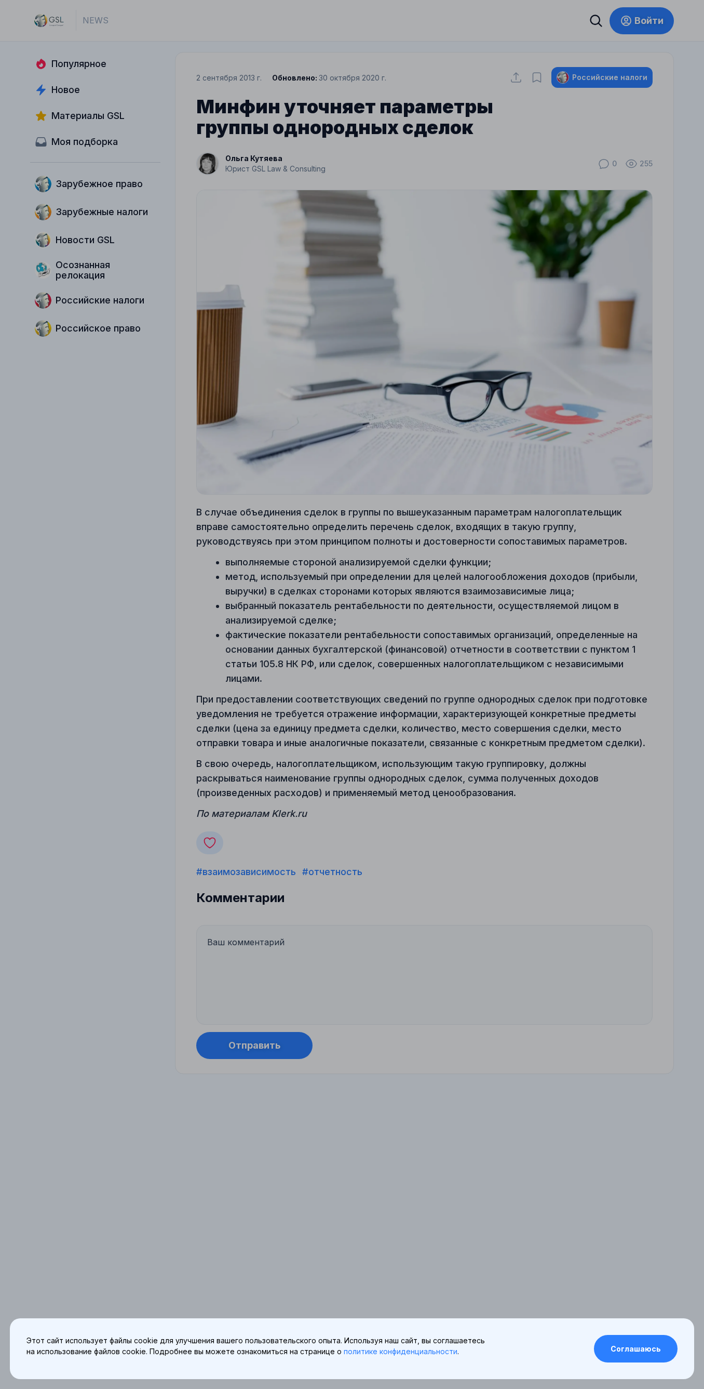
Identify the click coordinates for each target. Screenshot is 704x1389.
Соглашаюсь (636, 1348)
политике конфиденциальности (400, 1351)
